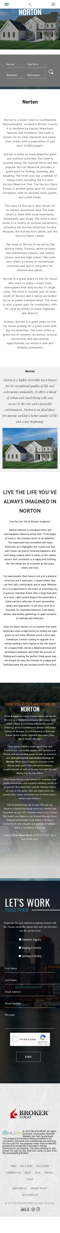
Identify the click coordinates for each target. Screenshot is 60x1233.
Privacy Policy (39, 1188)
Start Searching (30, 853)
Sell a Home (42, 1166)
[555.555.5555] (30, 4)
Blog (37, 1172)
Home (13, 1166)
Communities (13, 1172)
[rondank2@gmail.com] (6, 4)
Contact (49, 1172)
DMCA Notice (20, 1188)
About (28, 1172)
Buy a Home (26, 1166)
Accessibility (30, 1195)
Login (30, 1179)
